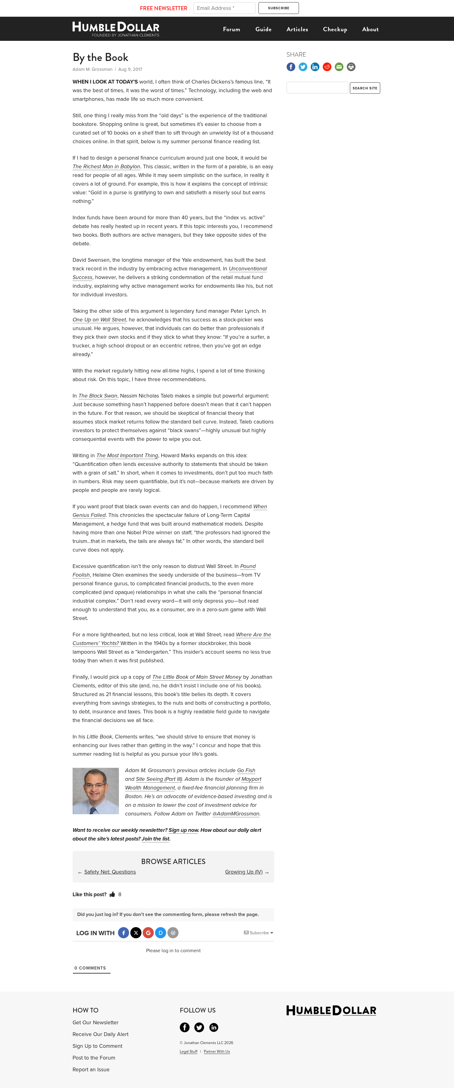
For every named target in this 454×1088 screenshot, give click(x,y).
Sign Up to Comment (97, 1046)
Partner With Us (217, 1051)
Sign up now (183, 830)
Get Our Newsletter (96, 1022)
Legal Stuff (188, 1051)
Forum (232, 29)
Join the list (155, 839)
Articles (297, 29)
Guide (263, 29)
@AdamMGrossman (235, 814)
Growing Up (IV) (244, 872)
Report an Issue (91, 1069)
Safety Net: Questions (110, 872)
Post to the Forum (94, 1058)
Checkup (335, 29)
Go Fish (246, 770)
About (370, 29)
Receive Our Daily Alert (100, 1034)
